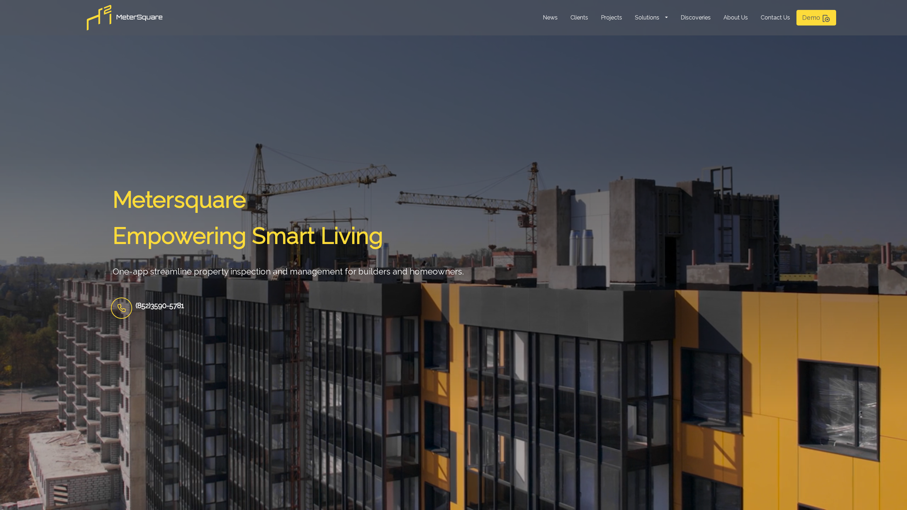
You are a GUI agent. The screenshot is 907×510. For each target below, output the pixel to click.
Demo (812, 17)
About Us (735, 17)
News (550, 17)
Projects (611, 17)
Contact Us (775, 17)
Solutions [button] (647, 17)
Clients (579, 17)
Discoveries (696, 17)
